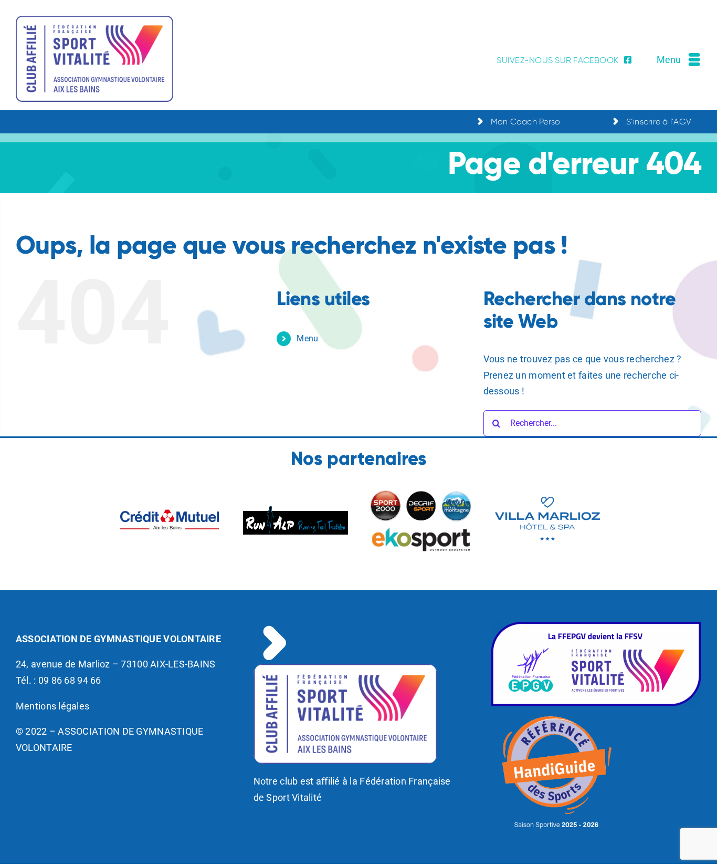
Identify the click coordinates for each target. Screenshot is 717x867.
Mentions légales (52, 706)
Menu (307, 338)
